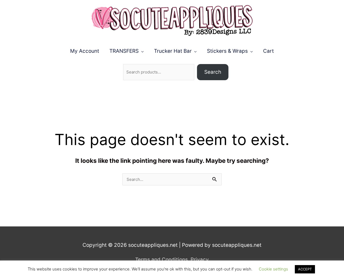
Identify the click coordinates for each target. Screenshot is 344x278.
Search (212, 72)
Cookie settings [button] (273, 269)
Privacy (200, 259)
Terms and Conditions (161, 259)
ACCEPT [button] (305, 269)
